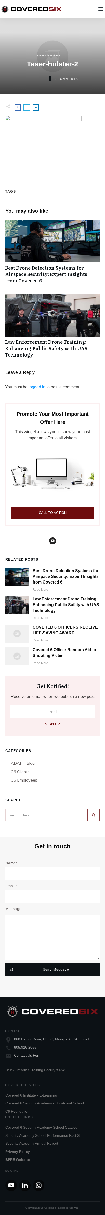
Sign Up (52, 724)
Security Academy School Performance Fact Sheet (46, 1135)
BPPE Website (17, 1160)
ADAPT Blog (23, 763)
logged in (37, 387)
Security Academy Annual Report (31, 1143)
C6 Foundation (17, 1111)
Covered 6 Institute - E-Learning (31, 1095)
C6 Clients (20, 771)
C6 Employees (24, 780)
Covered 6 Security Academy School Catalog (41, 1127)
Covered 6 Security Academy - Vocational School (44, 1103)
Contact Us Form (28, 1055)
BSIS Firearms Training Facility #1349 (36, 1070)
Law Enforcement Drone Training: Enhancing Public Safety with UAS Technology (52, 328)
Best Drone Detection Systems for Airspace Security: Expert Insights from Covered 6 (52, 254)
